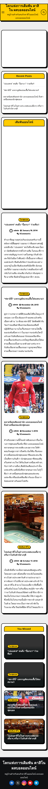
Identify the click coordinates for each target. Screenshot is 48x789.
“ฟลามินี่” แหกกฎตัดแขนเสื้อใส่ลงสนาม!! (21, 90)
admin (16, 231)
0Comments (25, 234)
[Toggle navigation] (3, 12)
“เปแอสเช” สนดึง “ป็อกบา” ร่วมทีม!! (18, 84)
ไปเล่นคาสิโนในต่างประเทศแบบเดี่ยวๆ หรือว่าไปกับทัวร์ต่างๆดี (23, 737)
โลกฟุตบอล (24, 220)
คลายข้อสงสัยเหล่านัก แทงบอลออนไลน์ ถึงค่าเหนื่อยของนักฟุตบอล (22, 707)
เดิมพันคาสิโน (24, 547)
